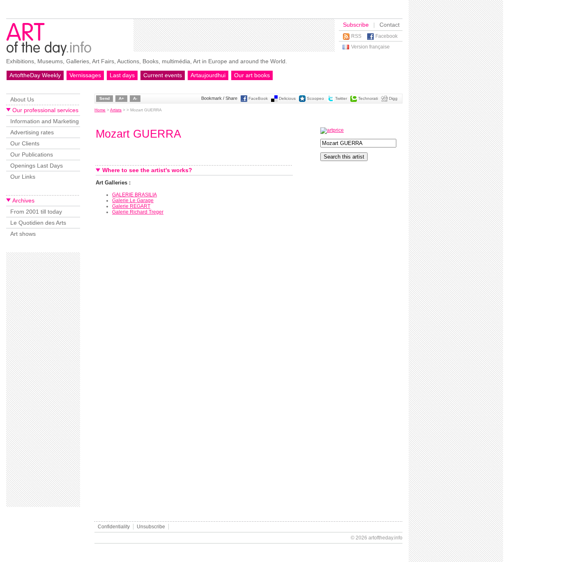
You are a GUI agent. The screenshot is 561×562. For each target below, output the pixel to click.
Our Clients (24, 143)
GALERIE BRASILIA (134, 195)
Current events (162, 75)
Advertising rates (32, 132)
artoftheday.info (385, 538)
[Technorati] (353, 100)
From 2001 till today (36, 211)
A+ (121, 98)
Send (104, 98)
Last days (122, 75)
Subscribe (356, 24)
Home (100, 110)
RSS (356, 36)
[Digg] (384, 100)
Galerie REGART (131, 206)
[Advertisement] (234, 35)
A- (135, 98)
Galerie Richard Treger (137, 212)
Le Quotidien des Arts (38, 222)
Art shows (23, 233)
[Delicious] (274, 100)
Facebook (386, 36)
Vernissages (85, 75)
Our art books (252, 75)
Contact (389, 24)
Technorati (368, 98)
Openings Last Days (36, 165)
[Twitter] (330, 100)
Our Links (22, 176)
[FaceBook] (244, 100)
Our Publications (31, 154)
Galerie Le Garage (133, 200)
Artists (116, 110)
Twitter (341, 98)
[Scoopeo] (302, 100)
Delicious (287, 98)
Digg (393, 98)
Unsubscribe (151, 527)
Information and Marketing (44, 121)
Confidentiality (114, 527)
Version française (370, 47)
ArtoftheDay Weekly (35, 75)
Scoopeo (315, 98)
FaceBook (258, 98)
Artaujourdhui (208, 75)
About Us (22, 99)
